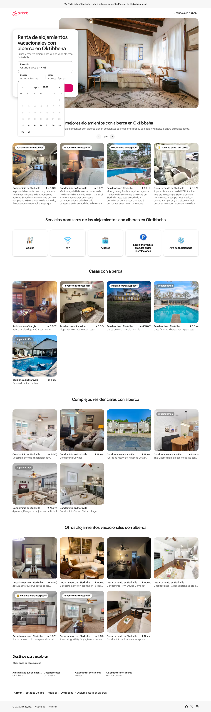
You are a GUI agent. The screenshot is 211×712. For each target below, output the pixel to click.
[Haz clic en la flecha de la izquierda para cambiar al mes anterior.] (23, 87)
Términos (52, 706)
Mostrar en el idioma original (132, 4)
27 (47, 125)
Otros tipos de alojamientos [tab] (26, 663)
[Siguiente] (112, 136)
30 (22, 131)
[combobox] (45, 67)
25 (35, 125)
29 (59, 125)
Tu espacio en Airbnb (184, 13)
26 (41, 125)
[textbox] (31, 78)
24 (29, 125)
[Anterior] (98, 136)
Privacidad (40, 706)
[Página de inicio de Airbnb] (20, 13)
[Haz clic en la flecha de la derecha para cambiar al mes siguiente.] (59, 87)
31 (29, 131)
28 (53, 125)
